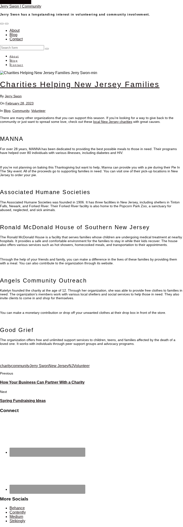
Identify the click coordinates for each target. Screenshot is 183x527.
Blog (13, 35)
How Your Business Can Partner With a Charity (42, 382)
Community (20, 111)
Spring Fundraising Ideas (23, 401)
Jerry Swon (13, 96)
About (15, 30)
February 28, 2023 (19, 103)
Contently (18, 512)
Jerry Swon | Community (20, 6)
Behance (17, 508)
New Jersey (59, 366)
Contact (16, 39)
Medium (16, 517)
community (20, 366)
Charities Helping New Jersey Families (79, 84)
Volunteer (38, 111)
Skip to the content (15, 2)
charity (5, 366)
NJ (71, 366)
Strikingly (17, 521)
